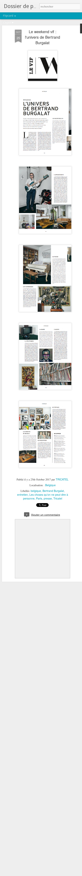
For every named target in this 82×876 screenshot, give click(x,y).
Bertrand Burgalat (53, 491)
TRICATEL (62, 479)
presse (48, 498)
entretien (22, 494)
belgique (36, 491)
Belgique (50, 485)
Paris (39, 498)
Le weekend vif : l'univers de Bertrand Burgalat (42, 37)
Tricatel (57, 498)
